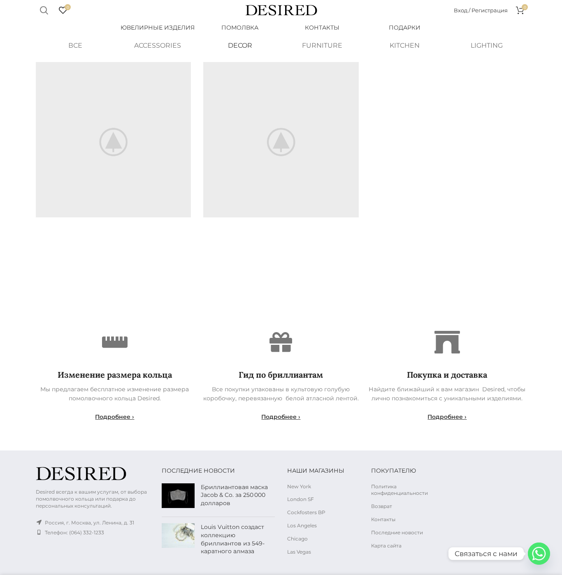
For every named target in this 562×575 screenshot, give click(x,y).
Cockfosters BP (306, 512)
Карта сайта (386, 546)
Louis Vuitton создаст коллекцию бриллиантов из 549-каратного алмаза (233, 539)
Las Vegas (299, 552)
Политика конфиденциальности (399, 489)
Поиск (43, 10)
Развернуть (185, 68)
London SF (300, 499)
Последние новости (397, 532)
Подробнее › (114, 416)
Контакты (383, 519)
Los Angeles (302, 525)
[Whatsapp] (539, 554)
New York (299, 486)
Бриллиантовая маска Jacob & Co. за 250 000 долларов (234, 495)
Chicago (297, 539)
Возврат (381, 506)
